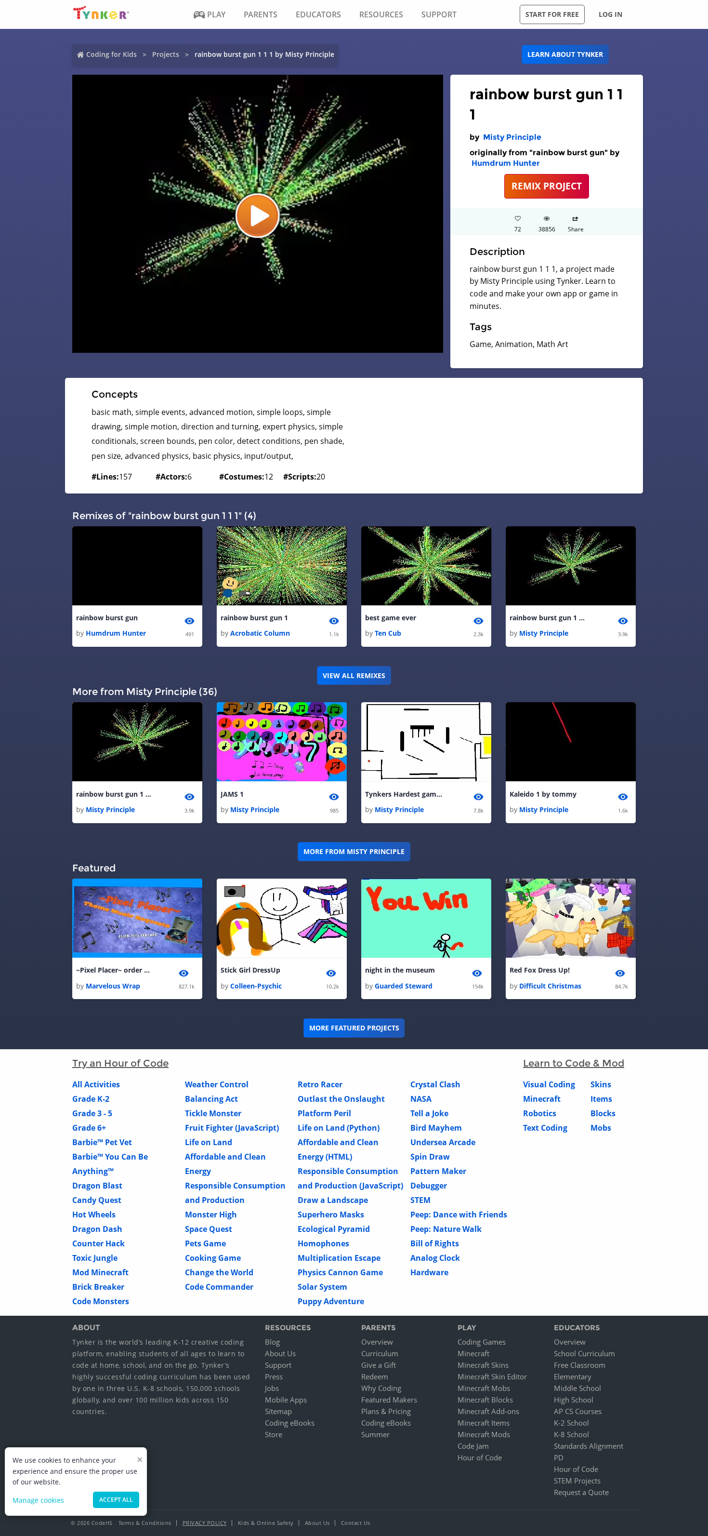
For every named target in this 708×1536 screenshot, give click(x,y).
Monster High (211, 1214)
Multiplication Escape (339, 1258)
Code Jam (473, 1446)
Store (273, 1434)
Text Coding (545, 1127)
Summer (375, 1434)
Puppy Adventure (331, 1301)
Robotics (539, 1113)
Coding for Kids (111, 54)
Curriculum (379, 1353)
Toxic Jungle (95, 1258)
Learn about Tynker (565, 54)
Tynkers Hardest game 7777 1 (403, 794)
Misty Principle (512, 137)
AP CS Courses (578, 1411)
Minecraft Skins (483, 1365)
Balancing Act (211, 1099)
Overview (377, 1342)
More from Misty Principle (354, 851)
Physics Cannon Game (340, 1272)
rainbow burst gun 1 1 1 (548, 617)
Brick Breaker (98, 1287)
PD (559, 1457)
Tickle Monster (213, 1113)
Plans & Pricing (386, 1411)
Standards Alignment (588, 1446)
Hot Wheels (94, 1214)
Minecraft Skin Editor (492, 1376)
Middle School (577, 1388)
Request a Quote (581, 1492)
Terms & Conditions (144, 1522)
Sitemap (278, 1411)
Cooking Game (213, 1258)
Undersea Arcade (442, 1142)
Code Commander (219, 1287)
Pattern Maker (438, 1171)
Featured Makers (389, 1399)
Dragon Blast (97, 1185)
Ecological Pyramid (334, 1229)
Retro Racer (320, 1084)
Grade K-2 (90, 1099)
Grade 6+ (89, 1127)
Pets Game (205, 1243)
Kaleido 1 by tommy (543, 794)
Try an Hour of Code (120, 1063)
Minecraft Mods (484, 1434)
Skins (600, 1084)
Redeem (374, 1376)
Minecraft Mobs (484, 1388)
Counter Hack (98, 1243)
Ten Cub (388, 633)
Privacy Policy (205, 1522)
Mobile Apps (286, 1399)
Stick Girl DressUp (250, 970)
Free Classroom (579, 1365)
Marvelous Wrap (113, 985)
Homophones (323, 1243)
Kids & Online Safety (266, 1522)
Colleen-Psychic (256, 985)
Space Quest (208, 1229)
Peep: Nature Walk (446, 1229)
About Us (280, 1353)
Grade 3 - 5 (92, 1113)
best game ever (390, 617)
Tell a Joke (429, 1113)
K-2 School (571, 1423)
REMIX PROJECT (546, 186)
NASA (421, 1099)
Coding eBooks (290, 1423)
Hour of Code (480, 1457)
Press (274, 1376)
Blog (272, 1342)
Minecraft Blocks (485, 1399)
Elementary (572, 1376)
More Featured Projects (354, 1027)
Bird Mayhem (436, 1127)
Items (601, 1099)
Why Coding (381, 1388)
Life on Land (208, 1142)
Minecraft (542, 1099)
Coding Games (482, 1342)
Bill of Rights (434, 1243)
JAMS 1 (232, 794)
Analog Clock (435, 1258)
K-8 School (571, 1434)
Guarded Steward (404, 985)
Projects (165, 54)
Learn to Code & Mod (573, 1063)
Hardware (429, 1272)
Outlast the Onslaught (341, 1099)
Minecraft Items (484, 1423)
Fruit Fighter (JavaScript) (232, 1127)
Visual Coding (549, 1084)
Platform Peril (324, 1113)
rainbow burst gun (107, 617)
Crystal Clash (435, 1084)
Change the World (219, 1272)
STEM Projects (577, 1480)
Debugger (428, 1185)
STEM (420, 1200)
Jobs (272, 1388)
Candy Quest (96, 1200)
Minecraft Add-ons (488, 1411)
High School (573, 1399)
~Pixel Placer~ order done (114, 970)
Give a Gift (378, 1365)
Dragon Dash (97, 1229)
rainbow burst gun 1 (254, 617)
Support (278, 1365)
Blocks (603, 1113)
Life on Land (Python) (339, 1127)
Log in (610, 14)
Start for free (552, 14)
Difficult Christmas (550, 985)
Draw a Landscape (333, 1200)
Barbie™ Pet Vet (102, 1142)
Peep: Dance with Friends (458, 1214)
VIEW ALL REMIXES (354, 675)
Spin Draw (430, 1156)
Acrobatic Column (260, 633)
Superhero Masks (331, 1214)
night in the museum (400, 970)
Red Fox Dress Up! (540, 970)
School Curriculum (584, 1353)
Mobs (600, 1127)
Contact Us (355, 1522)
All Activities (96, 1084)
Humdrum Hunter (506, 163)
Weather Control (217, 1084)
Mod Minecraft (100, 1272)
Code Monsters (100, 1301)
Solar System (322, 1287)
